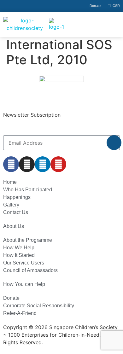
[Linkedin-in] (42, 164)
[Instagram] (27, 164)
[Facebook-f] (11, 164)
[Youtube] (58, 164)
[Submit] (114, 142)
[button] (97, 24)
